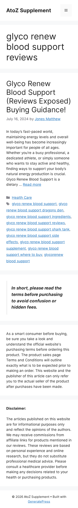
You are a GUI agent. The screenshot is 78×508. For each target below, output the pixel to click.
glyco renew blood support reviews (35, 223)
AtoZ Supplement (28, 10)
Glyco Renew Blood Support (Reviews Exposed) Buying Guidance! (38, 96)
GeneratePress (39, 501)
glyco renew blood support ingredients (38, 217)
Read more (32, 184)
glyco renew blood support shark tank (37, 229)
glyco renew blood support (34, 204)
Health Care (22, 197)
